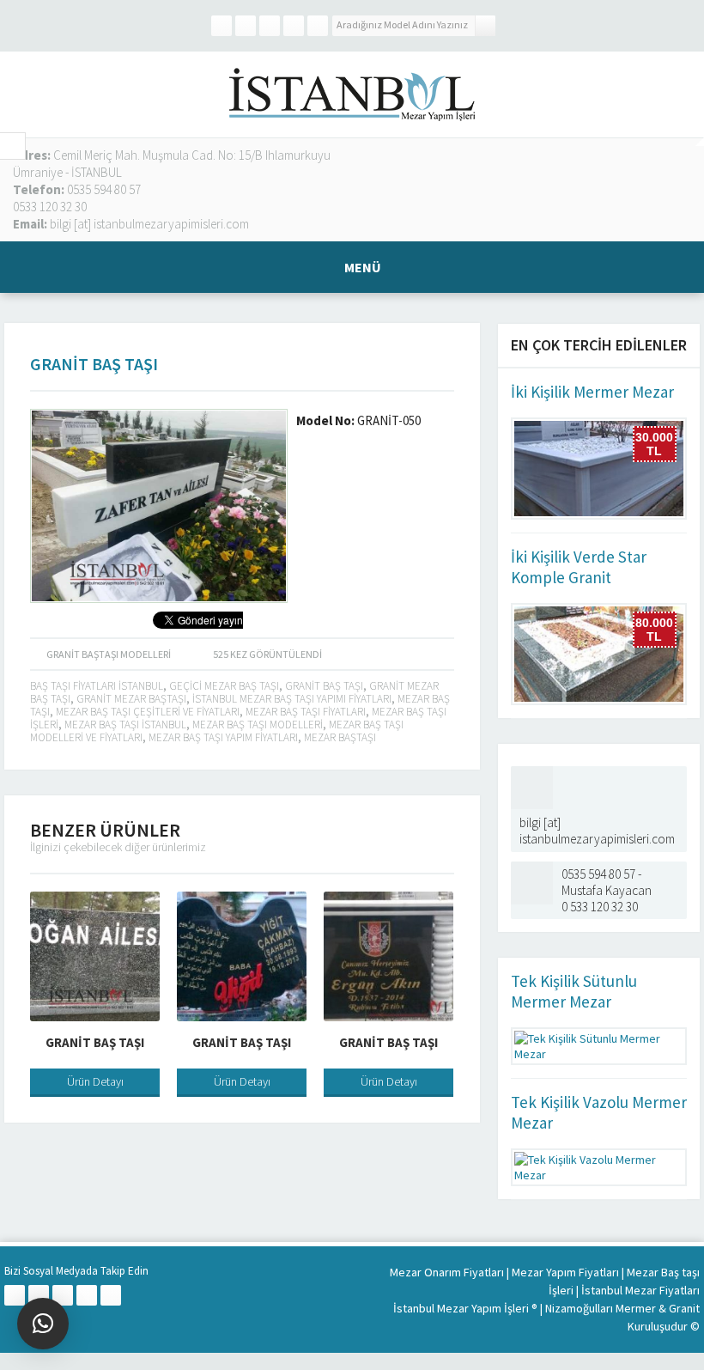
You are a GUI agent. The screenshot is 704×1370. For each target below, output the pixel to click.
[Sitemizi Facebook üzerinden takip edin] (221, 25)
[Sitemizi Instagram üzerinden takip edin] (293, 25)
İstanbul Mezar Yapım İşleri (461, 1308)
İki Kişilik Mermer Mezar (592, 391)
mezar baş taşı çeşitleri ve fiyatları (148, 711)
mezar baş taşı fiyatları (306, 711)
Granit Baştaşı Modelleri (108, 654)
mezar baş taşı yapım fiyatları (223, 737)
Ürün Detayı (95, 1081)
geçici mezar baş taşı (224, 686)
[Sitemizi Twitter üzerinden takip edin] (245, 25)
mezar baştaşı (340, 737)
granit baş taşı (324, 686)
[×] (43, 1323)
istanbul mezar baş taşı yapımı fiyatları (291, 698)
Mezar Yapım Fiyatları (565, 1272)
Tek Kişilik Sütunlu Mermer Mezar (574, 991)
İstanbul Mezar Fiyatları (640, 1290)
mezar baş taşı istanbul (125, 724)
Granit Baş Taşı (95, 1042)
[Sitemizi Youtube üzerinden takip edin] (317, 25)
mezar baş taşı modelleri (257, 724)
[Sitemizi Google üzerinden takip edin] (269, 25)
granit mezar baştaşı (131, 698)
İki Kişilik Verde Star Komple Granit (578, 567)
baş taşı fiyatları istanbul (96, 686)
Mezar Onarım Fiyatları (447, 1272)
